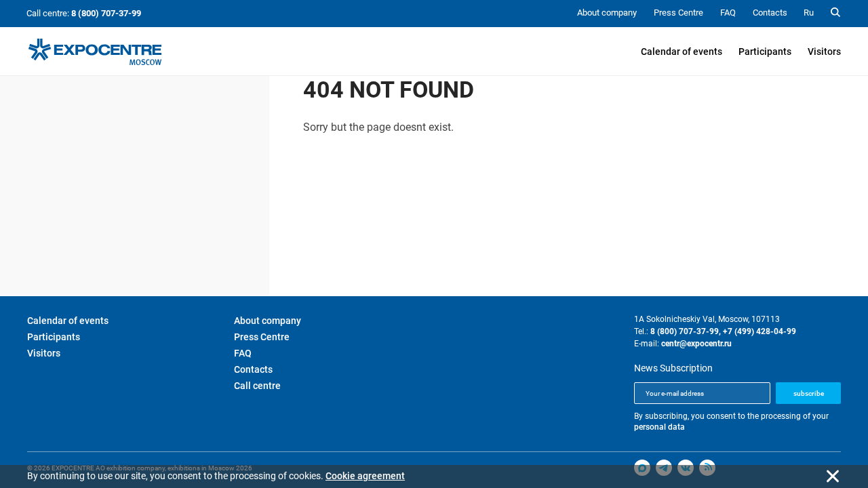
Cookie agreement (365, 475)
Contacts (253, 369)
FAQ (243, 353)
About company (267, 320)
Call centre (257, 385)
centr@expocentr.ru (696, 343)
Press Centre (262, 336)
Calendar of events (681, 51)
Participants (764, 51)
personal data (659, 427)
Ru (809, 12)
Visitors (824, 51)
